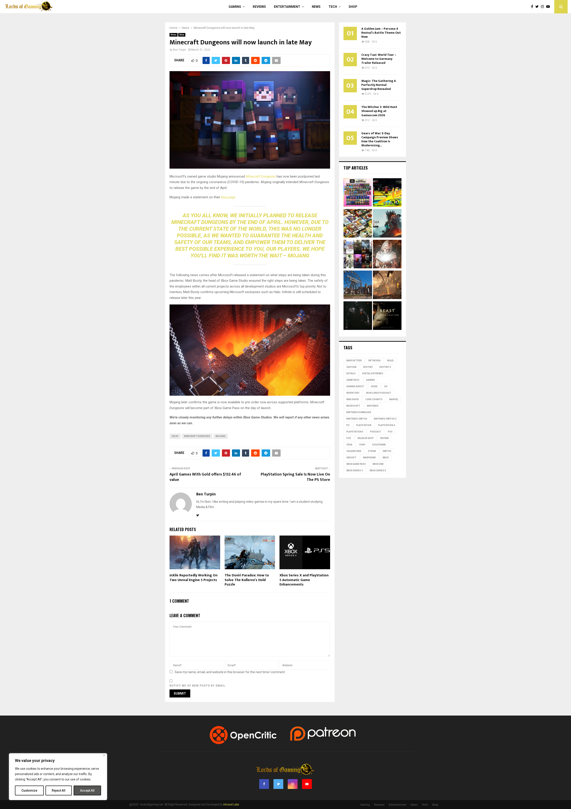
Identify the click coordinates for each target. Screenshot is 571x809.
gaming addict (355, 386)
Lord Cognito (374, 399)
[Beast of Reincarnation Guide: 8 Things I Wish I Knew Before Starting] (387, 316)
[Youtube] (549, 6)
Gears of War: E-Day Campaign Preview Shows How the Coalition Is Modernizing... (379, 139)
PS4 (390, 431)
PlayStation (363, 425)
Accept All (87, 790)
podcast (375, 431)
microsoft (353, 406)
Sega (349, 444)
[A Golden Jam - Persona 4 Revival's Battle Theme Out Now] (387, 193)
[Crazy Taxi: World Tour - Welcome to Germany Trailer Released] (357, 285)
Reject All (58, 790)
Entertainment (287, 6)
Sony (362, 444)
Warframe (369, 457)
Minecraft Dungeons (197, 436)
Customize (29, 790)
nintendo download (358, 412)
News (316, 6)
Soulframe (379, 444)
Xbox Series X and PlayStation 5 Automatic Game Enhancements (304, 580)
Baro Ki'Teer (354, 360)
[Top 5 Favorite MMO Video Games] (357, 255)
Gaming (235, 6)
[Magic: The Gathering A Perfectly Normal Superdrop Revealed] (357, 193)
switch (387, 451)
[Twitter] (538, 6)
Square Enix (353, 451)
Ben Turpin (179, 49)
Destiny (368, 367)
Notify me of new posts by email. (198, 685)
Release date (366, 438)
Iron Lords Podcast (378, 393)
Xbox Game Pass (356, 464)
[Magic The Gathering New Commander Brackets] (357, 224)
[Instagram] (543, 6)
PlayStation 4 (386, 425)
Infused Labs (231, 804)
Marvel (393, 399)
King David (352, 399)
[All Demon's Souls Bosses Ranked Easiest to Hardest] (387, 255)
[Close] (104, 755)
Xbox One (378, 464)
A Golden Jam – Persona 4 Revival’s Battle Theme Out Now (381, 32)
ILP (386, 386)
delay (175, 436)
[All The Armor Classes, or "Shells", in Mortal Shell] (357, 316)
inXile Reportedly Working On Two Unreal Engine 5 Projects (193, 577)
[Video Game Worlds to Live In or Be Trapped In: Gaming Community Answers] (387, 285)
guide (374, 386)
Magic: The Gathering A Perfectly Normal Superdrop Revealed (378, 84)
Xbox (181, 34)
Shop (353, 6)
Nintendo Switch (356, 419)
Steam (372, 451)
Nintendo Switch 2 (385, 419)
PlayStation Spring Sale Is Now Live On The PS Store (295, 477)
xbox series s (354, 470)
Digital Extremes (372, 373)
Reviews (259, 6)
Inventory (352, 393)
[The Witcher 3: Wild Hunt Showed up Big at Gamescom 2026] (387, 224)
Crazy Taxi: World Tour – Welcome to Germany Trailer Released (378, 58)
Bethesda (374, 360)
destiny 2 (385, 367)
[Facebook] (533, 6)
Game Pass (352, 380)
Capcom (351, 367)
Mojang (221, 436)
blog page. (228, 197)
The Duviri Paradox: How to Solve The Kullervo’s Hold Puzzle (247, 580)
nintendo (373, 406)
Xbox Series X (378, 470)
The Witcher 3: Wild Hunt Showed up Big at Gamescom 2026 (379, 111)
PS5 (348, 438)
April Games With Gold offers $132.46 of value (205, 477)
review (384, 438)
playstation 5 (354, 431)
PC (348, 425)
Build (390, 360)
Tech (333, 6)
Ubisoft (351, 457)
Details (351, 373)
